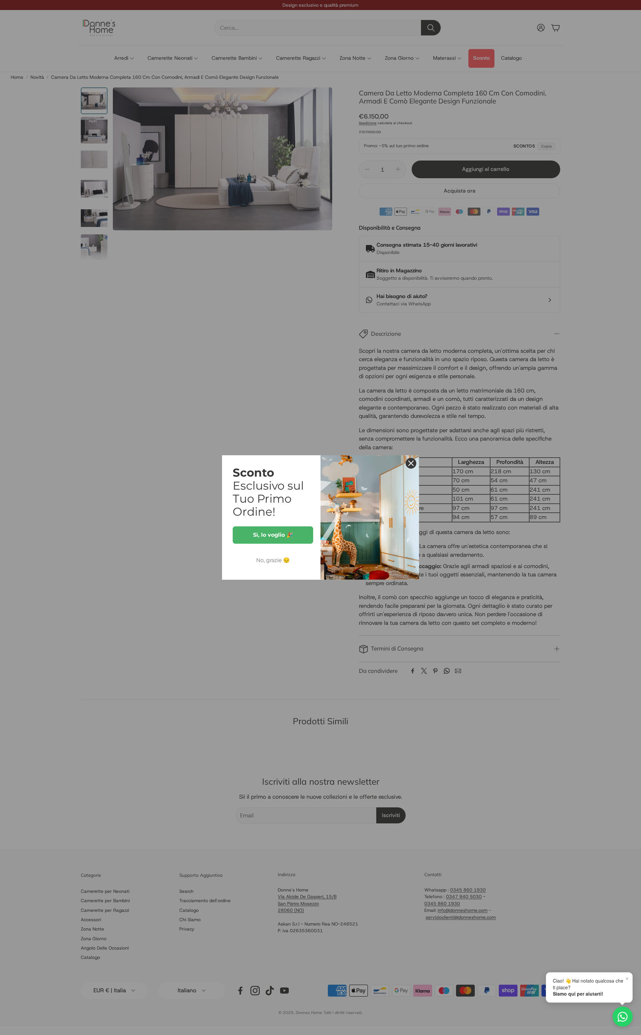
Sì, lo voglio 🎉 (273, 535)
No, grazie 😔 (273, 560)
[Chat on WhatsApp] (623, 1017)
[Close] (411, 463)
